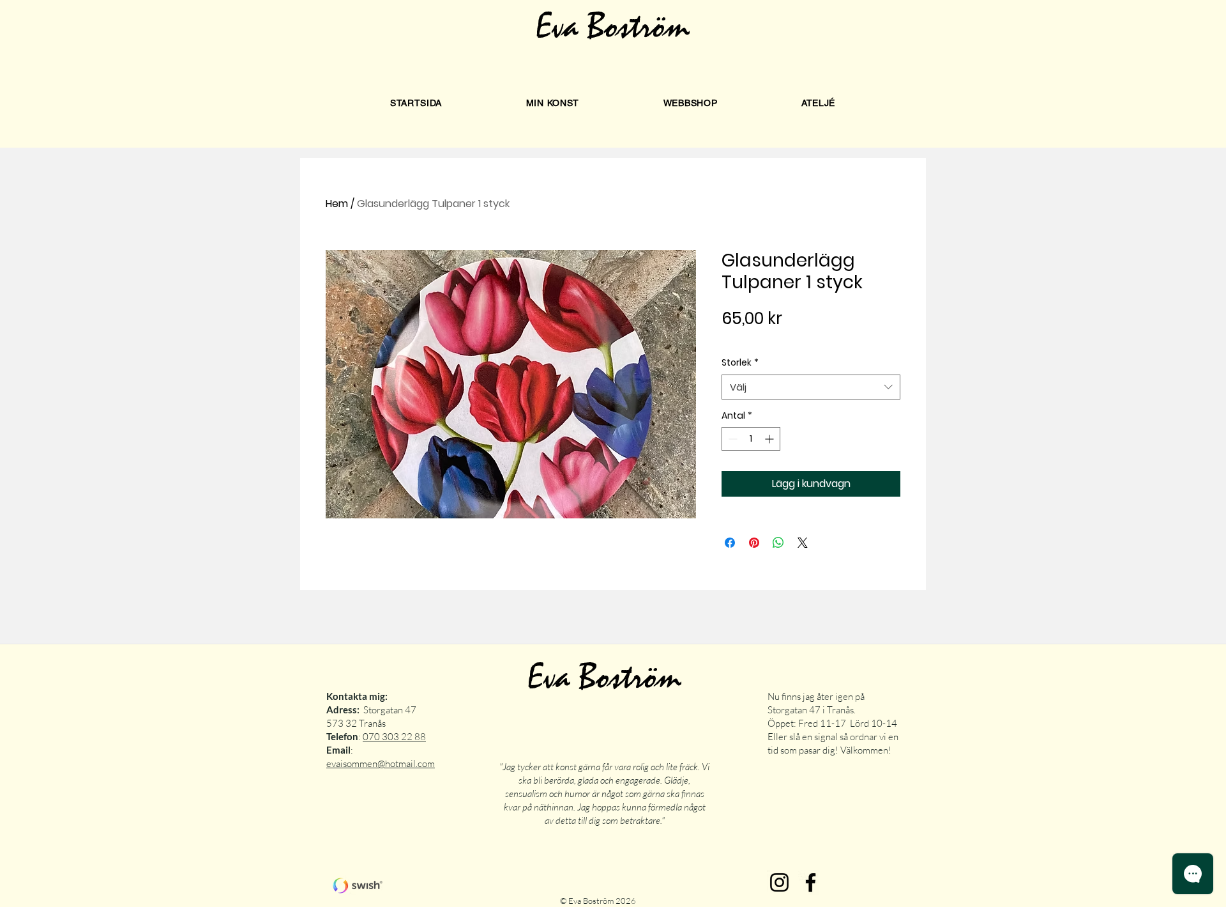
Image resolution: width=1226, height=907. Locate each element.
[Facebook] (810, 882)
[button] (553, 102)
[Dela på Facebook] (730, 542)
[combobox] (811, 387)
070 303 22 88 (394, 737)
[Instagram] (779, 882)
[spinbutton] (750, 439)
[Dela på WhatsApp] (778, 542)
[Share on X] (802, 542)
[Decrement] (731, 439)
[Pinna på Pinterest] (754, 542)
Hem (337, 203)
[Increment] (770, 439)
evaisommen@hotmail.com (380, 763)
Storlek (740, 363)
